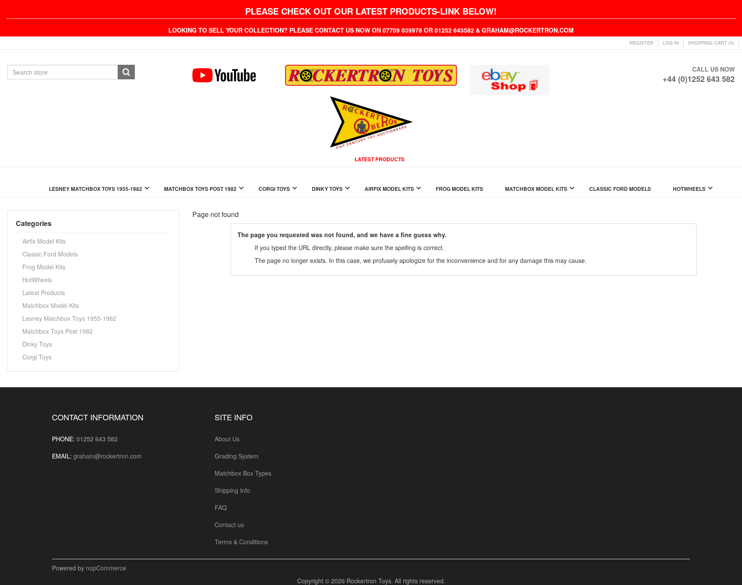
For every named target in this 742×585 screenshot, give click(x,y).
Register (641, 42)
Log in (671, 42)
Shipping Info (232, 490)
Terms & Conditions (241, 541)
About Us (227, 438)
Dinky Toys (37, 344)
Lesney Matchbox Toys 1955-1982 (69, 318)
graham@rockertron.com (107, 456)
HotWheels (37, 279)
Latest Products (43, 292)
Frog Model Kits (43, 266)
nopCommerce (106, 568)
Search (126, 72)
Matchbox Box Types (243, 473)
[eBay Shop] (509, 79)
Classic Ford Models (50, 254)
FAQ (221, 507)
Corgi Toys (37, 357)
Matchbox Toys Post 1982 (57, 331)
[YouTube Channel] (232, 75)
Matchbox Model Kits (50, 305)
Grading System (236, 456)
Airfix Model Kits (44, 241)
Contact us (229, 524)
